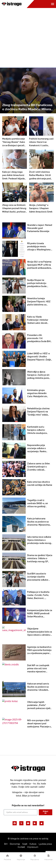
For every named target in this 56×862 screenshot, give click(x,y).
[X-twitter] (21, 823)
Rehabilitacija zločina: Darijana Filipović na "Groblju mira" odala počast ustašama (38, 411)
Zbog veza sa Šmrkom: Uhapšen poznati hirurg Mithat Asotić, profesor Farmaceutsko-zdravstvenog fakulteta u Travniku (14, 208)
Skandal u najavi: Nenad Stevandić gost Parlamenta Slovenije (39, 228)
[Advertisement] (28, 37)
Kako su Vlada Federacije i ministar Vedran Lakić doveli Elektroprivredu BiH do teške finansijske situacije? (38, 320)
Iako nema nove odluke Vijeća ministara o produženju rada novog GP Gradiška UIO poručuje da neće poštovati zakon (39, 540)
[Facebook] (15, 823)
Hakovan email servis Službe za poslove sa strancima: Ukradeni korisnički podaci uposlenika (38, 687)
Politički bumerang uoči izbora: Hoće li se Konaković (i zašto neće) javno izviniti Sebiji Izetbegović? (41, 142)
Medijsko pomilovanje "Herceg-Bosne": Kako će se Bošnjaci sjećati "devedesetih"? (13, 142)
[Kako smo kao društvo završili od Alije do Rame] (14, 487)
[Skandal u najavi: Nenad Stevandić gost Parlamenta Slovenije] (14, 230)
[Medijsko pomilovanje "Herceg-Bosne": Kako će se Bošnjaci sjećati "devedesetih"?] (16, 126)
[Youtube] (28, 823)
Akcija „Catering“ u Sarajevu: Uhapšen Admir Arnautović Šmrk (40, 208)
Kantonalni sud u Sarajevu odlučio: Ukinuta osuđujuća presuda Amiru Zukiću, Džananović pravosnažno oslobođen (39, 430)
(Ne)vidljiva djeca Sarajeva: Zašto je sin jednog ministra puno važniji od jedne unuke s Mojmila (39, 375)
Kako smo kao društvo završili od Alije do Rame (39, 483)
